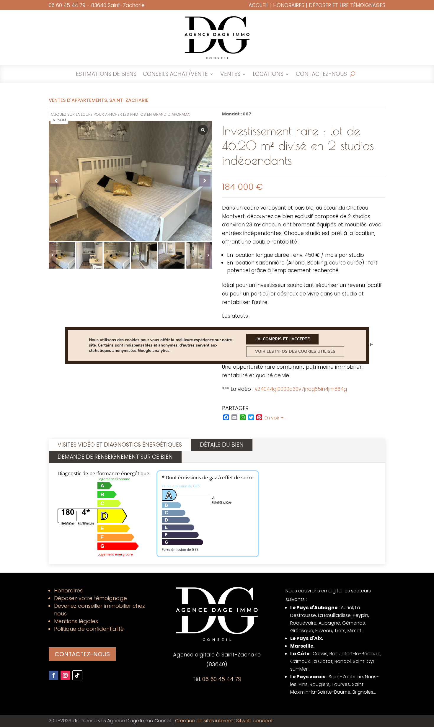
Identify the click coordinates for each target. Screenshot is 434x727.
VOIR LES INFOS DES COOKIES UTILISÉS (295, 351)
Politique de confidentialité (89, 629)
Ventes (230, 75)
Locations (268, 75)
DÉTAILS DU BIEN (222, 445)
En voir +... (275, 418)
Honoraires (288, 5)
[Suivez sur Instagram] (65, 675)
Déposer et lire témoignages (347, 5)
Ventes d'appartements (78, 100)
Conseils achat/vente (175, 75)
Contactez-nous (321, 75)
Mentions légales (76, 621)
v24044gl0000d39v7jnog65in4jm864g (301, 389)
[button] (208, 255)
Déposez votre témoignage (90, 598)
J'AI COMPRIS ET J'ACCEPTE (282, 339)
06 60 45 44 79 (67, 5)
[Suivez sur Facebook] (53, 675)
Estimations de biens (106, 75)
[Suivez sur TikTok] (77, 675)
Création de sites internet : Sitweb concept (224, 720)
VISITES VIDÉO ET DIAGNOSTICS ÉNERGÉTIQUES (120, 445)
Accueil (259, 5)
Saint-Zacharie (128, 100)
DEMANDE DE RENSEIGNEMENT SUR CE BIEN (115, 457)
